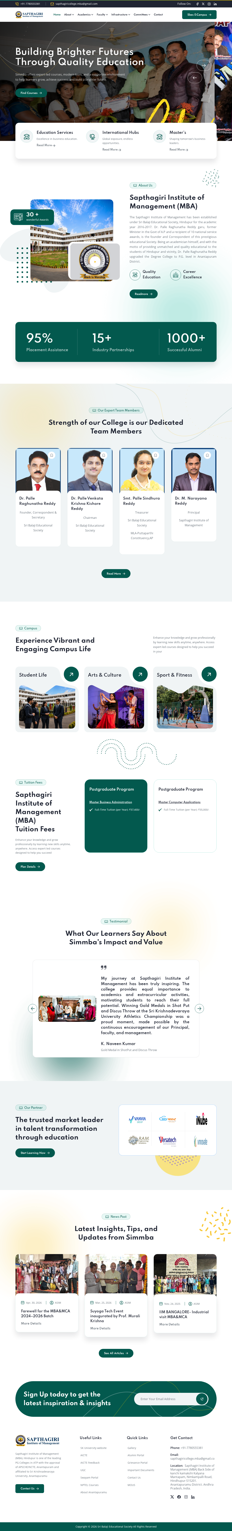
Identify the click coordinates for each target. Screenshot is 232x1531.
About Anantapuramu (93, 1492)
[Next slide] (204, 65)
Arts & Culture (104, 675)
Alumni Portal (136, 1455)
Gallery (132, 1448)
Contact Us (134, 1477)
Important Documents (141, 1470)
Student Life (33, 675)
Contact (158, 15)
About (67, 15)
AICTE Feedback (90, 1462)
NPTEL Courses (89, 1485)
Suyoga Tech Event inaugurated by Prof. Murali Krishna (115, 1316)
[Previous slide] (195, 77)
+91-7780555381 (30, 3)
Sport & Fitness (174, 675)
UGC (83, 1470)
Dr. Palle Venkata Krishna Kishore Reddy (87, 504)
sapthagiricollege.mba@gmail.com (77, 3)
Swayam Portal (89, 1477)
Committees (141, 15)
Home (57, 15)
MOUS (131, 1485)
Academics (84, 15)
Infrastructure (119, 15)
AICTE (83, 1455)
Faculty (101, 15)
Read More (45, 145)
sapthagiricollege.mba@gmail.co (192, 1459)
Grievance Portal (138, 1462)
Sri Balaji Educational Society (115, 1526)
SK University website (93, 1448)
